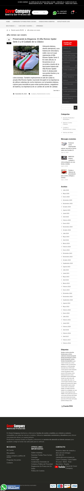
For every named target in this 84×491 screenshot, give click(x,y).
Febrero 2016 (67, 343)
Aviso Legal (35, 459)
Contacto (10, 463)
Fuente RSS (68, 406)
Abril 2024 (66, 240)
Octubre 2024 (67, 230)
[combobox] (40, 13)
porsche (71, 352)
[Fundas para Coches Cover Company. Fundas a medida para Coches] (18, 12)
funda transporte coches (67, 359)
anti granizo (67, 371)
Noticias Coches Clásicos (67, 123)
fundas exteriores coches (70, 381)
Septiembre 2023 (68, 263)
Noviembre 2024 (68, 227)
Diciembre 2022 (67, 293)
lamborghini (63, 376)
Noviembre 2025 (68, 203)
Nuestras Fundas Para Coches (41, 455)
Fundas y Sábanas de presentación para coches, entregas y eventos (68, 174)
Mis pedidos (11, 453)
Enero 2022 (66, 313)
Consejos (34, 457)
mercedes (72, 366)
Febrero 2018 (67, 333)
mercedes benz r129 (66, 367)
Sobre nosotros (36, 453)
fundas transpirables (66, 361)
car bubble (67, 388)
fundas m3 (70, 398)
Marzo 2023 (66, 283)
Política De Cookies (37, 471)
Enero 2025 (66, 223)
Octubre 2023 (67, 260)
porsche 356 (64, 373)
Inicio (7, 30)
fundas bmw (69, 397)
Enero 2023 (66, 290)
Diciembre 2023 (67, 253)
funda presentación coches (68, 357)
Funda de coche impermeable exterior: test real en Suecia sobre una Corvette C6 (68, 146)
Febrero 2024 (67, 246)
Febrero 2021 (67, 320)
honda (66, 364)
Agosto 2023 (66, 266)
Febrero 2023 (67, 286)
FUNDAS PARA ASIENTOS (46, 21)
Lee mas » (56, 90)
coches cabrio (64, 386)
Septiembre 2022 (68, 300)
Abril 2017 (66, 336)
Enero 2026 (66, 197)
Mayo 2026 (66, 193)
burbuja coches (71, 373)
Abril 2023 (66, 280)
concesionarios (72, 364)
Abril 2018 (66, 330)
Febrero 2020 (67, 326)
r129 (69, 366)
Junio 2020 (66, 323)
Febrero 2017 (67, 340)
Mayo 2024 (66, 236)
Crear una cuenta (71, 3)
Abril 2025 (66, 217)
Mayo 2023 (66, 276)
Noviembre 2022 (68, 296)
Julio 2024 (66, 233)
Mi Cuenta (10, 450)
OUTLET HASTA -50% (63, 21)
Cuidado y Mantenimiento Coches (40, 94)
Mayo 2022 (66, 306)
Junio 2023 (66, 273)
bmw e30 (66, 395)
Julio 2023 (66, 270)
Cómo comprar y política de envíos (16, 456)
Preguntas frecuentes (14, 460)
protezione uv (64, 366)
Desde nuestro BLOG (36, 3)
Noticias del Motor (68, 132)
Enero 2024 (66, 250)
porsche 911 (64, 383)
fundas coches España (66, 392)
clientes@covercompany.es (65, 457)
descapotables (64, 385)
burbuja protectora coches (67, 374)
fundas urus (64, 378)
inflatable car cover (72, 390)
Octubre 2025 (67, 207)
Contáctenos (59, 3)
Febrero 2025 (67, 220)
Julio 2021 (66, 316)
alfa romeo (69, 378)
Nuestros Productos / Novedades (68, 118)
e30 (72, 395)
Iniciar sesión (48, 3)
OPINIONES (39, 26)
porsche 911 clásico (72, 383)
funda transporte (71, 356)
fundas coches (65, 352)
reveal (72, 371)
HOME (8, 21)
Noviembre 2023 (68, 256)
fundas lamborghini (71, 376)
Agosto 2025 (66, 210)
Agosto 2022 (66, 303)
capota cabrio (71, 385)
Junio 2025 (66, 213)
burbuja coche (68, 400)
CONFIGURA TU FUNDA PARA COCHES (24, 21)
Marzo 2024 (66, 243)
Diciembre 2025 (67, 200)
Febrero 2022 (67, 310)
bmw (70, 395)
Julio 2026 (66, 190)
